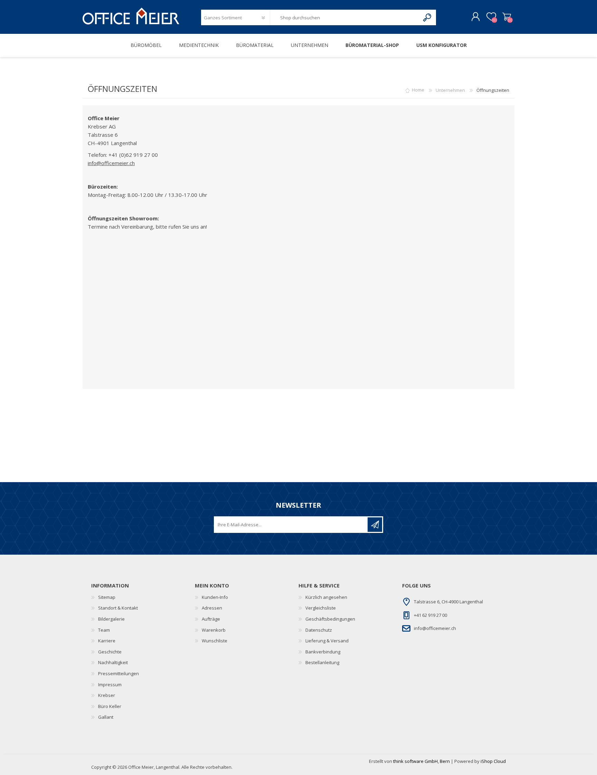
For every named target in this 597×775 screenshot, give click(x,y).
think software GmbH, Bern (421, 761)
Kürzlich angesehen (326, 597)
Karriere (106, 641)
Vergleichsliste (320, 608)
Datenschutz (318, 630)
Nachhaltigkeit (113, 662)
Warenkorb (506, 17)
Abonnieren (375, 524)
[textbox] (344, 17)
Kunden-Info (215, 597)
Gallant (105, 717)
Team (104, 630)
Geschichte (110, 652)
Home (418, 90)
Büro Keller (109, 706)
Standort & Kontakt (118, 608)
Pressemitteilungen (118, 673)
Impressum (110, 684)
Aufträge (211, 619)
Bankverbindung (322, 652)
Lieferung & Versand (327, 641)
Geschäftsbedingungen (330, 619)
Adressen (212, 608)
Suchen (427, 17)
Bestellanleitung (322, 662)
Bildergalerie (111, 619)
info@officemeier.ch (111, 163)
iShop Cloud (493, 761)
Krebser (106, 695)
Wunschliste (214, 641)
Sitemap (106, 597)
